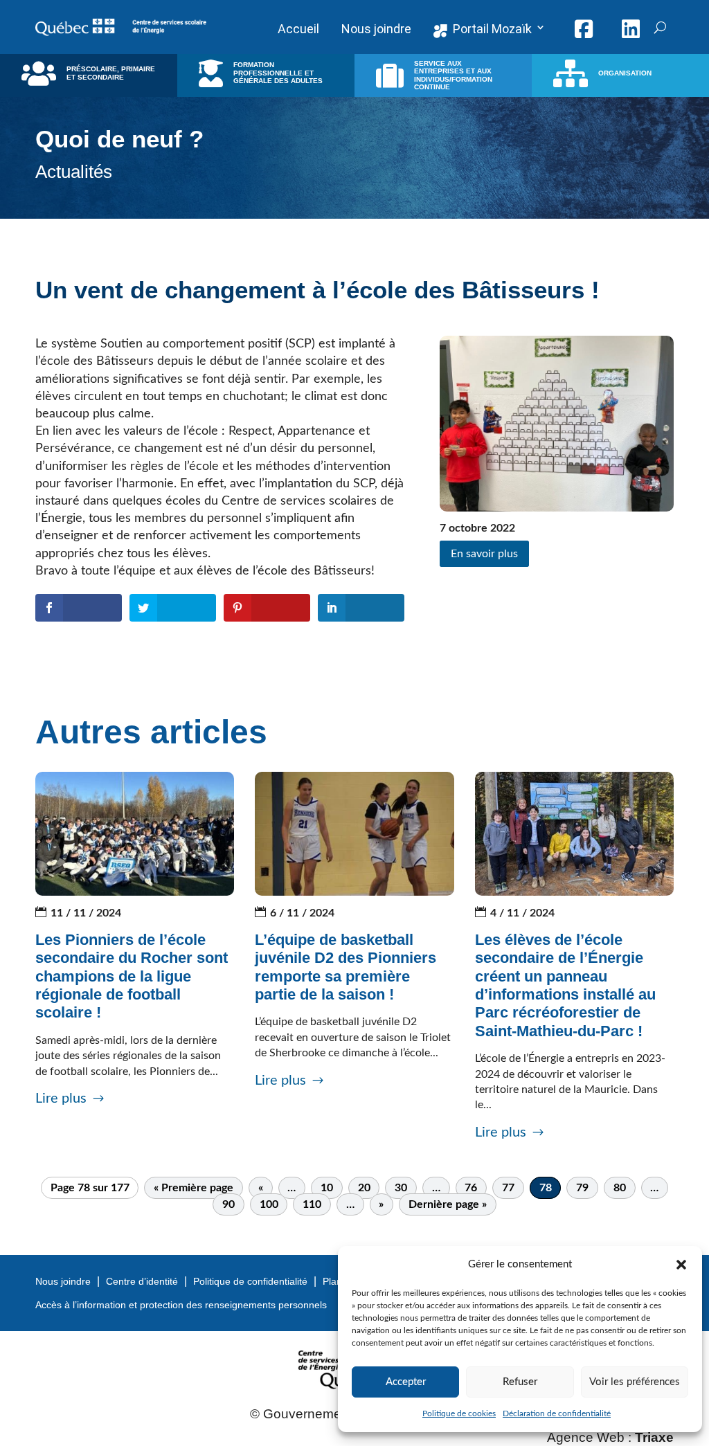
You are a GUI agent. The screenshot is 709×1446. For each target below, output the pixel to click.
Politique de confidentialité (250, 1281)
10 (327, 1187)
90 (228, 1204)
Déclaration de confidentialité (557, 1413)
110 (312, 1204)
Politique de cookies (459, 1413)
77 (508, 1187)
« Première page (193, 1187)
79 (582, 1187)
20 (364, 1187)
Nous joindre (63, 1281)
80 (619, 1187)
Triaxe (654, 1437)
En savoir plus (484, 553)
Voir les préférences (634, 1382)
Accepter (406, 1382)
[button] (681, 1265)
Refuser (520, 1382)
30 (401, 1187)
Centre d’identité (142, 1281)
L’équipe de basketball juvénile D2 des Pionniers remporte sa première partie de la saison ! (345, 967)
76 (471, 1187)
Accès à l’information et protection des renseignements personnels (181, 1304)
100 (269, 1204)
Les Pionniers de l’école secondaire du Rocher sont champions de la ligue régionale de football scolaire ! (131, 976)
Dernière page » (448, 1204)
